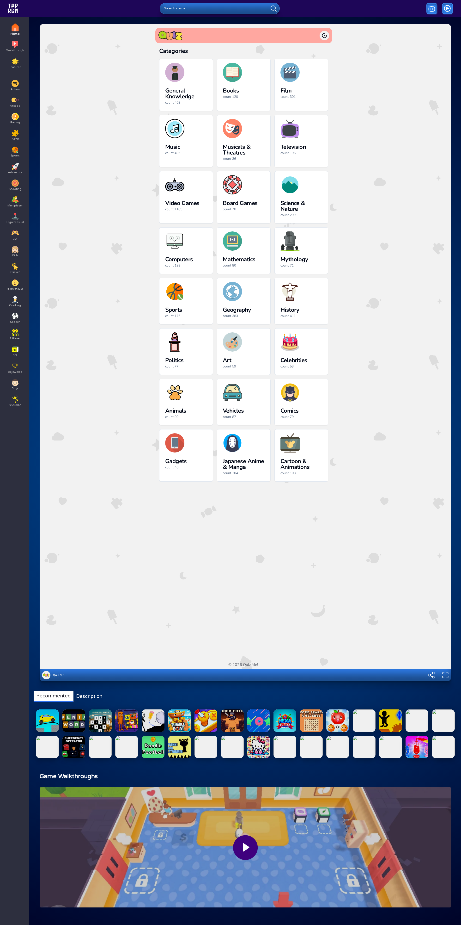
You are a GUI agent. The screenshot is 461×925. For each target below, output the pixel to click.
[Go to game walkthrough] (447, 8)
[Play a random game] (431, 8)
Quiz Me (58, 675)
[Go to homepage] (13, 8)
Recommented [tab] (53, 696)
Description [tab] (89, 696)
